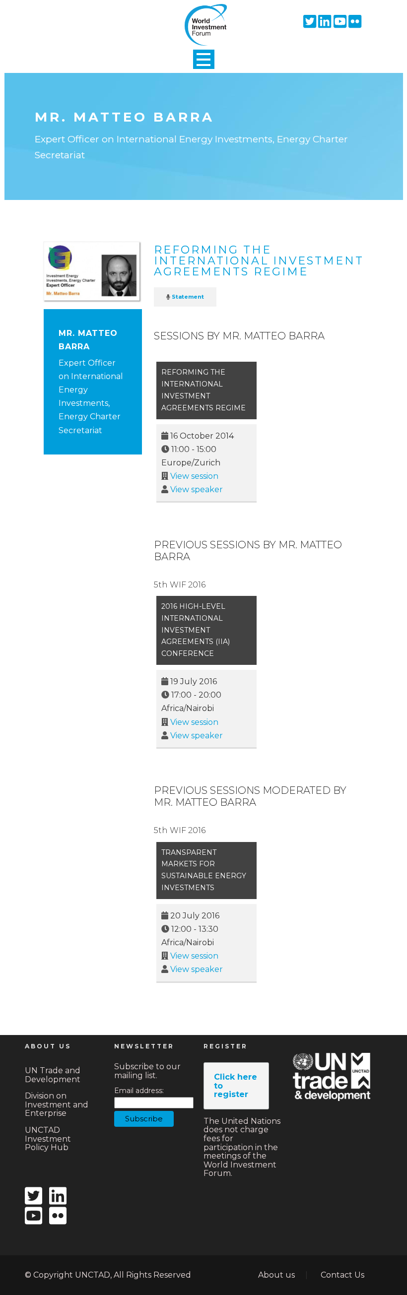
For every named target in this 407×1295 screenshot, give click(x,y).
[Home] (203, 16)
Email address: (139, 1091)
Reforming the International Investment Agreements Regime (259, 260)
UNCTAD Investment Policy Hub (48, 1138)
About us (276, 1275)
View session (194, 476)
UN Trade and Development (52, 1075)
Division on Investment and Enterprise (56, 1104)
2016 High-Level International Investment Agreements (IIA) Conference (195, 630)
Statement (188, 296)
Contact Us (342, 1275)
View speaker (196, 489)
